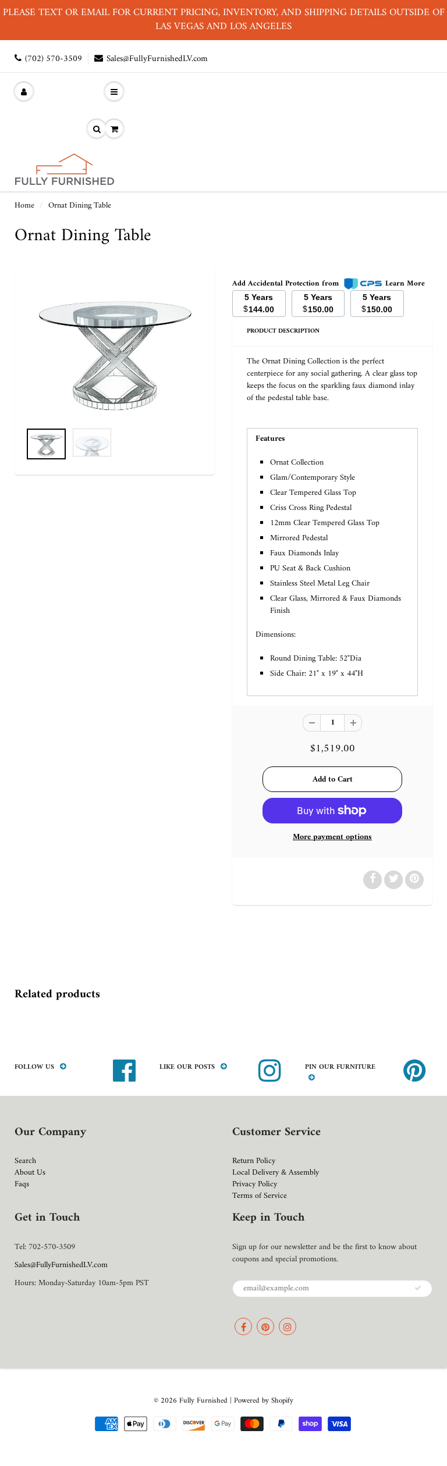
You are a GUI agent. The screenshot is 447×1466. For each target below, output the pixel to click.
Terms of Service (259, 1196)
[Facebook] (243, 1326)
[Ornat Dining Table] (114, 349)
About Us (30, 1172)
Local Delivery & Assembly (275, 1172)
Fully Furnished (204, 1400)
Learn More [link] (405, 283)
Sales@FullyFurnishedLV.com (157, 59)
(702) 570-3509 (53, 59)
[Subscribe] (418, 1288)
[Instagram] (287, 1326)
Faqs (22, 1184)
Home (24, 205)
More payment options (332, 837)
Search (25, 1161)
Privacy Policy (254, 1184)
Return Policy (253, 1161)
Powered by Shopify (263, 1400)
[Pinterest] (265, 1326)
